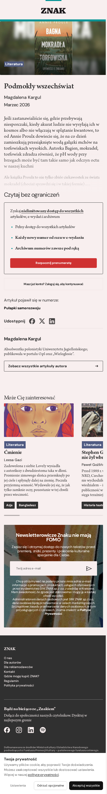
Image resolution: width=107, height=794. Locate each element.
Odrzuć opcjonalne (50, 786)
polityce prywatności (43, 775)
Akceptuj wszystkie (86, 786)
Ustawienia (18, 786)
